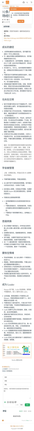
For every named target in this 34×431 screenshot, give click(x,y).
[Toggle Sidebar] (3, 2)
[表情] (8, 402)
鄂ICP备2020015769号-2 (17, 426)
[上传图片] (13, 402)
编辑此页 (7, 367)
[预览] (15, 402)
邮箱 (6, 381)
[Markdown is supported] (5, 402)
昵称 (6, 377)
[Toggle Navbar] (31, 2)
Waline (27, 420)
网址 (6, 384)
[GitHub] (23, 2)
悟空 (5, 19)
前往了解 (20, 21)
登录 (21, 404)
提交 (27, 404)
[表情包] (10, 402)
